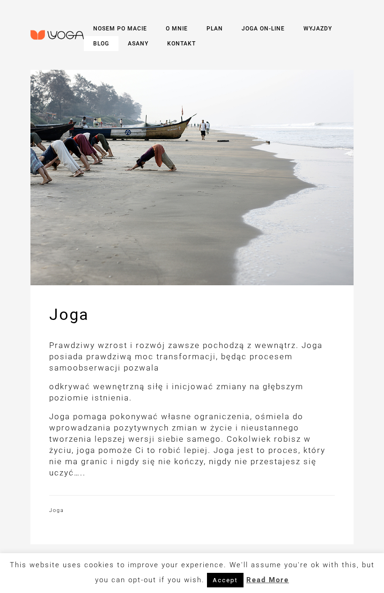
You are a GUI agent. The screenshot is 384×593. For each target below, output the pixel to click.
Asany (138, 43)
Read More (267, 580)
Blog (101, 43)
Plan (215, 28)
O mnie (177, 28)
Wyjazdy (317, 28)
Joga (56, 510)
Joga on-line (263, 28)
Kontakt (181, 43)
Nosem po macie (120, 28)
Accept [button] (225, 580)
